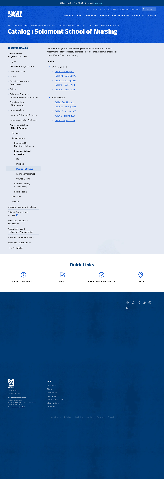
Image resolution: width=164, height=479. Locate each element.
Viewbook (68, 15)
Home (10, 25)
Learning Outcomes (25, 173)
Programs (16, 196)
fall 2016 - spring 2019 (65, 89)
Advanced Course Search (20, 242)
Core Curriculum (17, 71)
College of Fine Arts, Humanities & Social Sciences (24, 95)
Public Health (20, 191)
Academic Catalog (21, 25)
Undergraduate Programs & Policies (43, 25)
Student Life (138, 15)
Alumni (106, 9)
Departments (93, 25)
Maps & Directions (55, 417)
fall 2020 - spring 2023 (65, 80)
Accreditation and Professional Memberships (20, 230)
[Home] (15, 14)
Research (104, 15)
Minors (13, 76)
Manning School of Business (23, 120)
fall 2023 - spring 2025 (65, 76)
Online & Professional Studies (18, 213)
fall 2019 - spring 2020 (65, 85)
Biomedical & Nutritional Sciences (24, 144)
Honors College (17, 110)
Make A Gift (136, 9)
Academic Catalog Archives (21, 237)
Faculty (15, 201)
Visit (88, 9)
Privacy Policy (90, 417)
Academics (91, 15)
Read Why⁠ (98, 3)
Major (18, 158)
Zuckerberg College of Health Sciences (72, 25)
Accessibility (101, 417)
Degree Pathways (24, 168)
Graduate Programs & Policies (22, 206)
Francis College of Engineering (17, 103)
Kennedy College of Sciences (23, 115)
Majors (13, 61)
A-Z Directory (97, 9)
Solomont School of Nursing (110, 25)
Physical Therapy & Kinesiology (22, 185)
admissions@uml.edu (18, 407)
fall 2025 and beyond (64, 71)
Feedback (111, 417)
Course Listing (23, 178)
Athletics (151, 15)
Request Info (124, 9)
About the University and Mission (17, 222)
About (79, 15)
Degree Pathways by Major (22, 66)
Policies (13, 89)
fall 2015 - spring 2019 (65, 120)
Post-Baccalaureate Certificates (19, 82)
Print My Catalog (15, 248)
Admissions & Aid (120, 15)
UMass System (78, 417)
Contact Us (67, 417)
